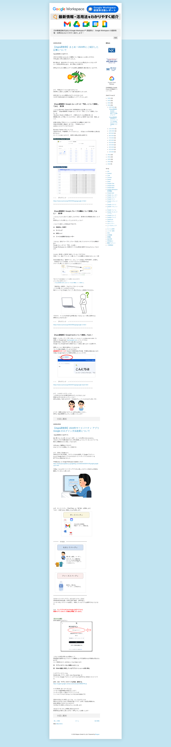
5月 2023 (111, 142)
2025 (109, 100)
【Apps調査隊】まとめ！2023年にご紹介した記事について (113, 112)
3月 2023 (111, 147)
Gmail (108, 181)
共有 (108, 233)
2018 (109, 164)
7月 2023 (111, 138)
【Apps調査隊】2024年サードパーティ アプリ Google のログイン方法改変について (113, 121)
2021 (109, 157)
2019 (109, 161)
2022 (109, 154)
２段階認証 (110, 245)
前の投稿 (97, 721)
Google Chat (110, 183)
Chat (108, 175)
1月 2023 (111, 152)
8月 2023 (111, 135)
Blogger (97, 734)
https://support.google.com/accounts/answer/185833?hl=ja (70, 683)
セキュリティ (110, 223)
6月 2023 (111, 140)
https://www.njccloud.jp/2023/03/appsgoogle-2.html (69, 201)
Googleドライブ (111, 217)
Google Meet (110, 187)
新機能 (109, 237)
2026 (109, 98)
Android (109, 173)
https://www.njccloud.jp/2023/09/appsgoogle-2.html (69, 324)
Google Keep (110, 185)
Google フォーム (111, 210)
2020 (109, 159)
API (108, 171)
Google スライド (111, 204)
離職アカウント (111, 243)
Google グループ (111, 197)
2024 (109, 103)
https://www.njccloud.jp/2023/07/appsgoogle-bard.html (70, 385)
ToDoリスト (110, 221)
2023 (109, 105)
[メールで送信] (58, 419)
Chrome (109, 177)
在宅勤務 (109, 235)
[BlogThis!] (60, 419)
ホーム (77, 721)
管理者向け (110, 241)
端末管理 (109, 239)
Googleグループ (111, 215)
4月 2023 (111, 145)
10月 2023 (112, 131)
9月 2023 (111, 133)
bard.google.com (72, 340)
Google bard (110, 193)
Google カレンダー (112, 195)
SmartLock (110, 219)
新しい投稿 (57, 721)
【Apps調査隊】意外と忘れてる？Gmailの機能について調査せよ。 (70, 282)
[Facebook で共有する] (64, 419)
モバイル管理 (110, 229)
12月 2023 (112, 107)
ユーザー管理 (110, 231)
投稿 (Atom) (59, 723)
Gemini (109, 179)
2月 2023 (111, 149)
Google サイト (111, 199)
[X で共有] (62, 419)
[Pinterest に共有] (66, 419)
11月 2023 (112, 128)
